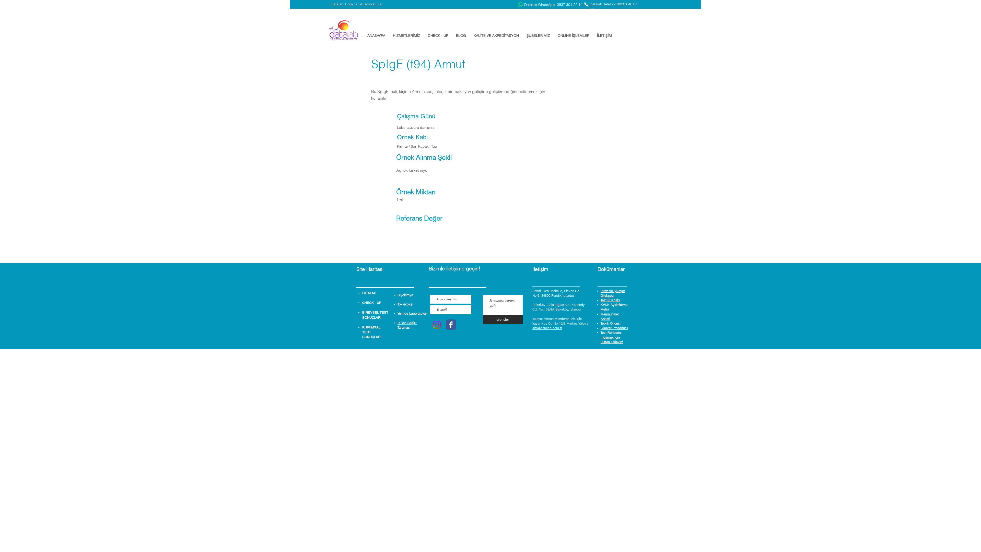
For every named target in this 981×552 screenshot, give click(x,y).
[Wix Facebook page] (451, 324)
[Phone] (586, 4)
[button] (406, 35)
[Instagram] (437, 324)
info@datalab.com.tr (547, 328)
